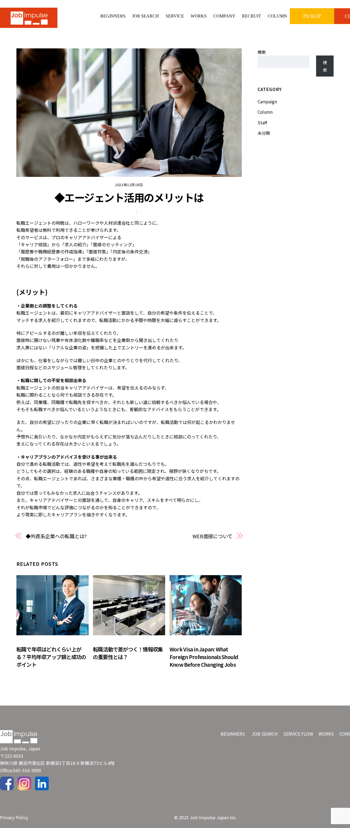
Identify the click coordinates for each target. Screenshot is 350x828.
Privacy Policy (14, 817)
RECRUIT (251, 16)
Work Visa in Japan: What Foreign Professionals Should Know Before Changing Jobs (204, 656)
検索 (262, 52)
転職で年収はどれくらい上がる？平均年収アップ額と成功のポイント (51, 656)
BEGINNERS (113, 16)
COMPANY (224, 16)
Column (126, 212)
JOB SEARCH (145, 16)
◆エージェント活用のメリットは (129, 197)
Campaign (267, 101)
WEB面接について (212, 536)
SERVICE (175, 16)
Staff (262, 122)
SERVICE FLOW (298, 733)
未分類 (264, 133)
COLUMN (277, 16)
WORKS (199, 16)
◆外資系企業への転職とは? (56, 536)
